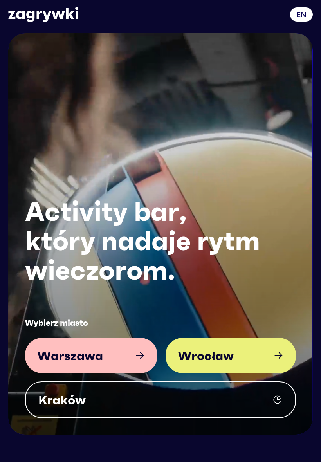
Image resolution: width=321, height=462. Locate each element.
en (301, 14)
